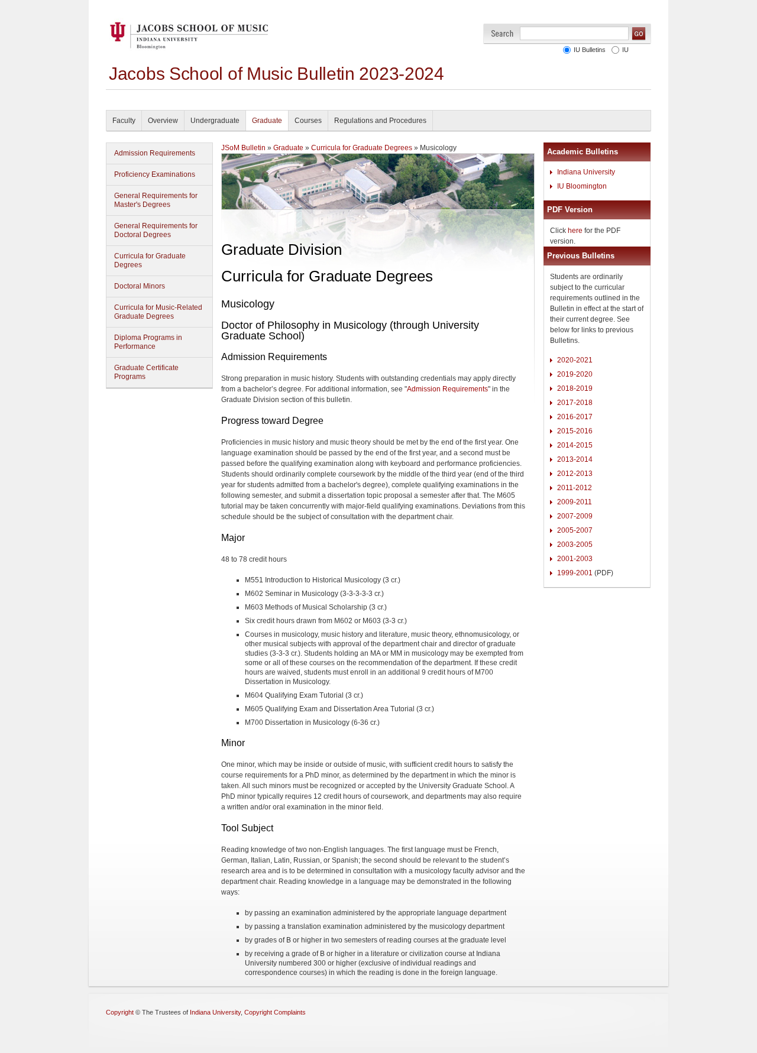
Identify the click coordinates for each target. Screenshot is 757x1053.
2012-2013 (575, 473)
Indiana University (586, 172)
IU (625, 49)
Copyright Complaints (275, 1012)
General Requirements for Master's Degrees (156, 200)
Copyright (120, 1012)
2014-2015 (575, 445)
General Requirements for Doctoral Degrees (156, 230)
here (575, 230)
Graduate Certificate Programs (146, 372)
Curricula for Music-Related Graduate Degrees (158, 311)
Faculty (123, 120)
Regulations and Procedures (380, 120)
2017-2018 (575, 402)
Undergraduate (215, 120)
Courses (308, 120)
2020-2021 (575, 360)
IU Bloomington (582, 186)
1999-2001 (575, 573)
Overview (163, 120)
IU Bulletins (590, 49)
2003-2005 (575, 544)
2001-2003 (575, 559)
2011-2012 (574, 488)
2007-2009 (575, 516)
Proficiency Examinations (154, 174)
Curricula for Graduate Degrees (150, 260)
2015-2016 (575, 431)
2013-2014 (575, 459)
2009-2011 (574, 502)
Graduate (267, 120)
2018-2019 (575, 388)
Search (502, 33)
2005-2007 (575, 530)
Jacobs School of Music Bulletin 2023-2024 (276, 73)
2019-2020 (575, 374)
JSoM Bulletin (243, 148)
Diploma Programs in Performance (148, 342)
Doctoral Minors (139, 286)
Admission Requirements (154, 153)
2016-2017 (575, 417)
